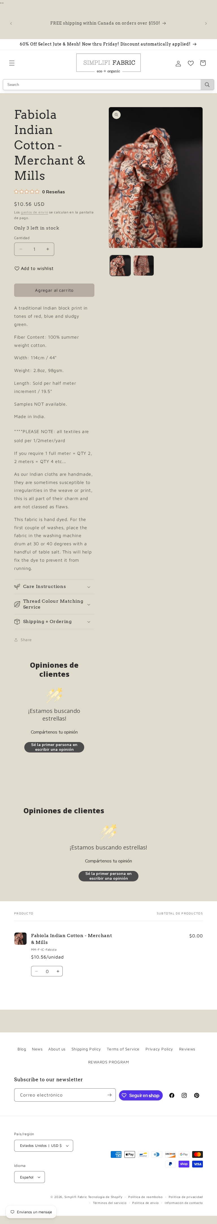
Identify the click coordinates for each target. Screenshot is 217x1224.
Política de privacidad (186, 1197)
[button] (12, 63)
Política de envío (145, 1202)
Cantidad (21, 237)
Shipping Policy (86, 1048)
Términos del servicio (110, 1202)
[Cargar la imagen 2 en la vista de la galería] (143, 265)
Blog (22, 1048)
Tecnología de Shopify (105, 1197)
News (37, 1048)
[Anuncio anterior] (11, 23)
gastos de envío (34, 212)
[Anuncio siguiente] (206, 23)
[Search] (207, 84)
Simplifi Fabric (75, 1197)
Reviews (187, 1048)
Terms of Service (123, 1048)
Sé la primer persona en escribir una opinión (54, 747)
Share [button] (26, 639)
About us (57, 1048)
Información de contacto (184, 1202)
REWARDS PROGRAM (108, 1061)
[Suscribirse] (109, 1095)
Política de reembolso (145, 1197)
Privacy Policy (159, 1048)
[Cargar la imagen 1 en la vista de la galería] (120, 265)
